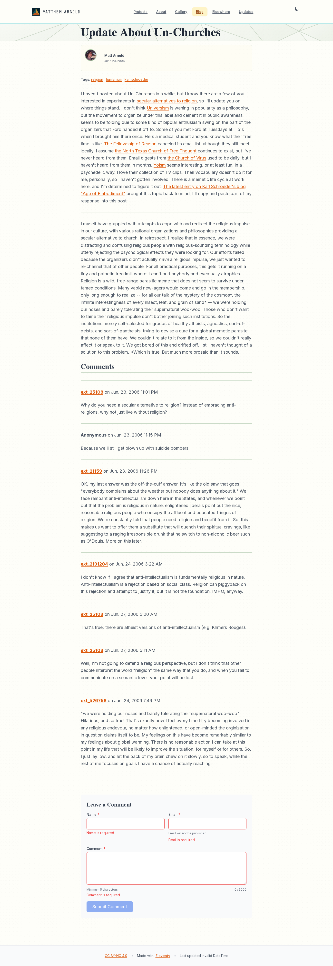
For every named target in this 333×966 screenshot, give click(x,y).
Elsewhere (221, 12)
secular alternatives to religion (167, 100)
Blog (200, 12)
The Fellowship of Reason (130, 143)
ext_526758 (94, 700)
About (161, 12)
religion (97, 79)
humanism (114, 79)
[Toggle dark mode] (296, 11)
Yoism (160, 165)
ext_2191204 (94, 564)
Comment (96, 848)
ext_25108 (92, 392)
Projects (140, 12)
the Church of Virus (186, 157)
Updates (246, 12)
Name (93, 814)
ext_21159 (91, 471)
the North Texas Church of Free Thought (155, 150)
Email (174, 814)
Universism (158, 107)
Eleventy (163, 956)
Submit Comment (109, 906)
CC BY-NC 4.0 (116, 956)
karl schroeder (136, 79)
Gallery (181, 12)
